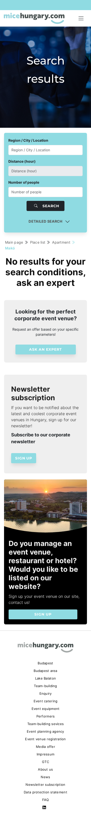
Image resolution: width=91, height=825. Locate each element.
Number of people (23, 182)
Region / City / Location (28, 140)
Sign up (23, 458)
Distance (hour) (22, 161)
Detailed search (45, 221)
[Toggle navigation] (81, 18)
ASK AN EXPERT (45, 349)
